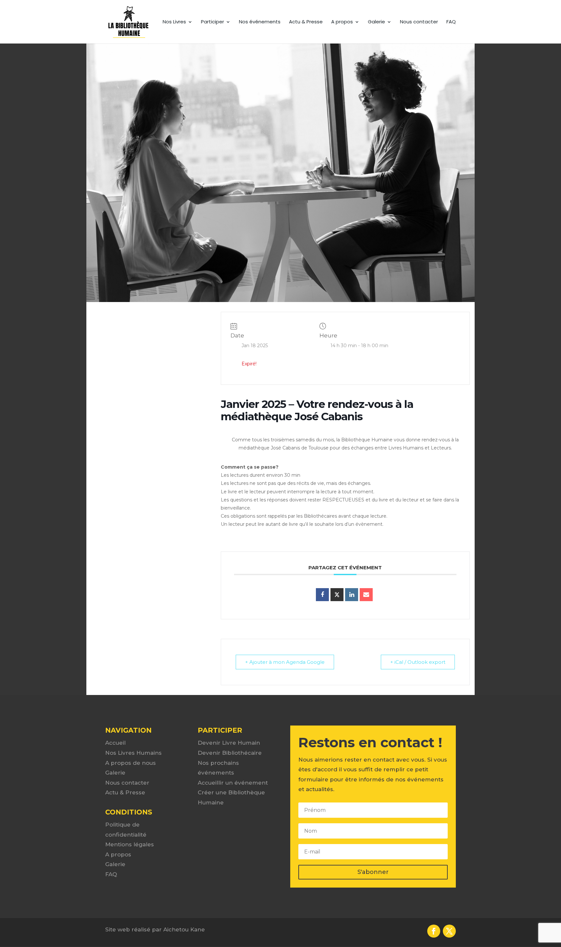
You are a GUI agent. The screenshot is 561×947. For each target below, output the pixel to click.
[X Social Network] (336, 594)
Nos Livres (174, 22)
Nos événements (259, 22)
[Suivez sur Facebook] (433, 931)
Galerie (376, 22)
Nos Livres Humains (133, 753)
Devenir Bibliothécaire (230, 753)
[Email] (366, 594)
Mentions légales (129, 844)
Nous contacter (419, 22)
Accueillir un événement (233, 782)
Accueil (115, 742)
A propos (342, 22)
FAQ (451, 22)
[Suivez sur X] (449, 931)
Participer (212, 22)
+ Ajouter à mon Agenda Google (285, 662)
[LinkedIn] (351, 594)
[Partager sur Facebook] (322, 594)
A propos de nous (130, 763)
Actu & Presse (306, 22)
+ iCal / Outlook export (417, 662)
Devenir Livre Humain (229, 742)
